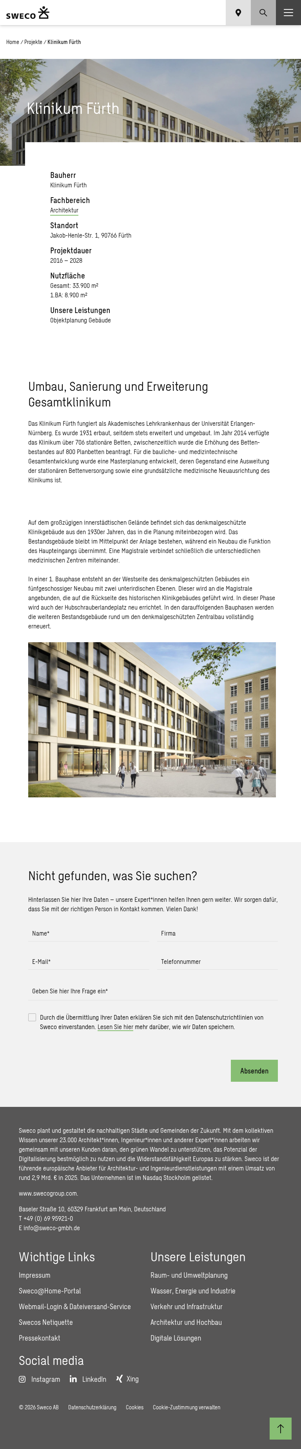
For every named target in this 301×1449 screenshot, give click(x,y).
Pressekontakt (39, 1338)
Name (40, 933)
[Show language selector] (238, 12)
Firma (168, 933)
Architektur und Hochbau (186, 1322)
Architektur (64, 210)
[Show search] (263, 12)
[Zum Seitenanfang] (281, 1429)
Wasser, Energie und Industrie (193, 1290)
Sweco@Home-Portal (50, 1290)
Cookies (134, 1407)
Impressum (35, 1275)
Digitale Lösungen (175, 1338)
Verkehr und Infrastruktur (186, 1306)
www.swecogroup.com (48, 1193)
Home (12, 41)
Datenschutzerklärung (92, 1407)
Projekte (33, 41)
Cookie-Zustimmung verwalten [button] (186, 1407)
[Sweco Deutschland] (27, 12)
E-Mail (41, 961)
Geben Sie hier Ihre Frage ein (70, 991)
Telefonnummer (181, 961)
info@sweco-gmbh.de (52, 1227)
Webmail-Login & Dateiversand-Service (75, 1306)
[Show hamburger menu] (288, 12)
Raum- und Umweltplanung (189, 1275)
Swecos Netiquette (46, 1322)
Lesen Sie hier (115, 1026)
